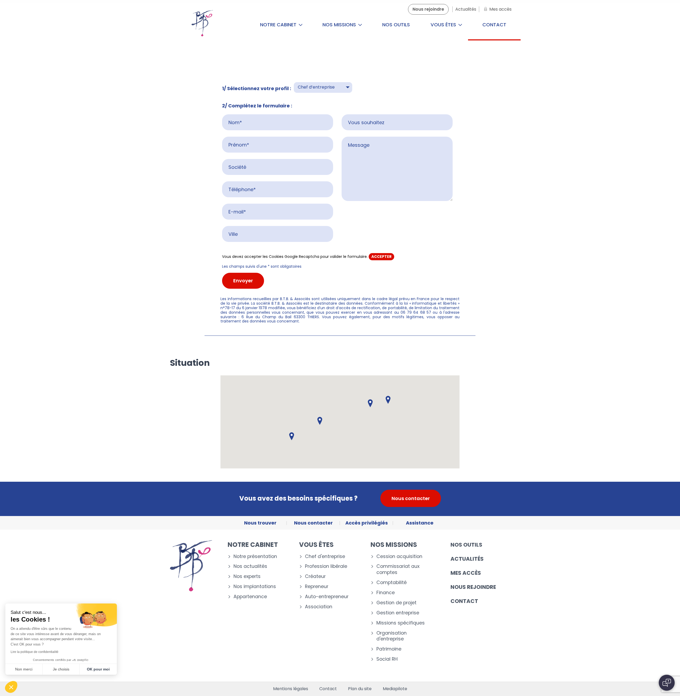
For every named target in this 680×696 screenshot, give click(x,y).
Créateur (315, 576)
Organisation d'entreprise (391, 636)
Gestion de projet (396, 603)
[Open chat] (667, 683)
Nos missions (339, 24)
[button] (388, 400)
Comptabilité (391, 583)
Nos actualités (250, 566)
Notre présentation (255, 557)
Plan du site (360, 689)
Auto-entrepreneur (326, 597)
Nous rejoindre (473, 587)
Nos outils (396, 24)
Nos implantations (254, 587)
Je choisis (61, 669)
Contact (494, 24)
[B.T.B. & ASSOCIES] (202, 24)
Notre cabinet (279, 24)
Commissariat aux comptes (397, 569)
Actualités (467, 559)
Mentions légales (290, 689)
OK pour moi (98, 669)
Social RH (387, 659)
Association (318, 607)
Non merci (23, 669)
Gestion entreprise (397, 613)
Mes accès (465, 573)
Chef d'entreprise (325, 557)
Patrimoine (388, 649)
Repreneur (316, 587)
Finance (385, 593)
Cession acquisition (399, 557)
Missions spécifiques (400, 623)
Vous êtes (444, 24)
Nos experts (247, 576)
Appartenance (250, 597)
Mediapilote (395, 689)
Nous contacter (411, 498)
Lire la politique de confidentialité (34, 652)
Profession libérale (326, 566)
